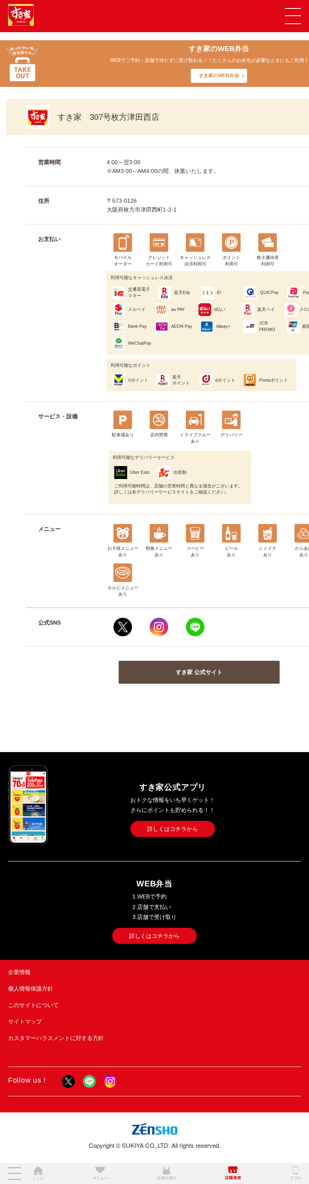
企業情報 (19, 972)
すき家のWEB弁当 (219, 75)
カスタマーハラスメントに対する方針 (56, 1038)
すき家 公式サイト (199, 672)
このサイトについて (33, 1005)
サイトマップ (25, 1021)
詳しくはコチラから (172, 829)
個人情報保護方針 (30, 988)
